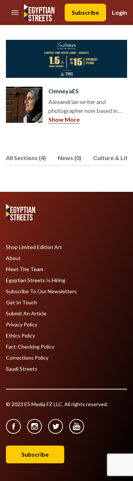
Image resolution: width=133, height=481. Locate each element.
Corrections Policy (27, 358)
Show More (64, 119)
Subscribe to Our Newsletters (41, 291)
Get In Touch (21, 302)
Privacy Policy (21, 325)
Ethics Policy (20, 336)
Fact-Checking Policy (30, 347)
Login (119, 12)
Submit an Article (26, 313)
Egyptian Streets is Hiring (35, 280)
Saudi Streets (21, 369)
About (13, 258)
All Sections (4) (26, 157)
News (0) (69, 157)
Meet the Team (24, 269)
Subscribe (85, 12)
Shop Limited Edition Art (34, 247)
